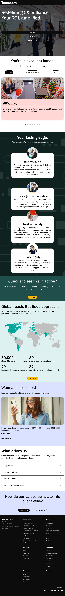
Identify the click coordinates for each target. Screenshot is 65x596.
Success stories (32, 40)
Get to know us (40, 510)
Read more (5, 438)
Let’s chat (32, 33)
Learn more (32, 378)
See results (24, 510)
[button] (25, 124)
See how (32, 297)
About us (32, 36)
